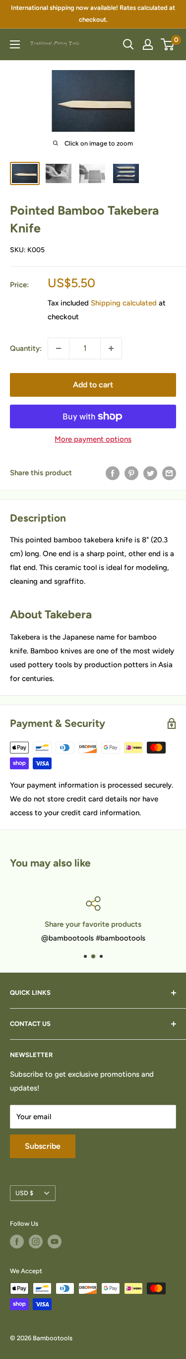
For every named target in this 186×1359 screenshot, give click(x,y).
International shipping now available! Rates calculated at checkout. (93, 13)
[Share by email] (169, 473)
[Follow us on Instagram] (36, 1241)
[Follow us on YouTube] (55, 1241)
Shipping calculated (124, 303)
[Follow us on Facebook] (17, 1241)
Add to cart (93, 384)
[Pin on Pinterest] (131, 473)
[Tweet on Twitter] (150, 473)
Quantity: (26, 348)
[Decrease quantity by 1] (58, 348)
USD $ (24, 1193)
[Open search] (128, 44)
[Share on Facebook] (113, 473)
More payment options (93, 439)
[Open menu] (15, 44)
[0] (168, 44)
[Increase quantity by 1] (111, 348)
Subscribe (43, 1146)
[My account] (148, 44)
